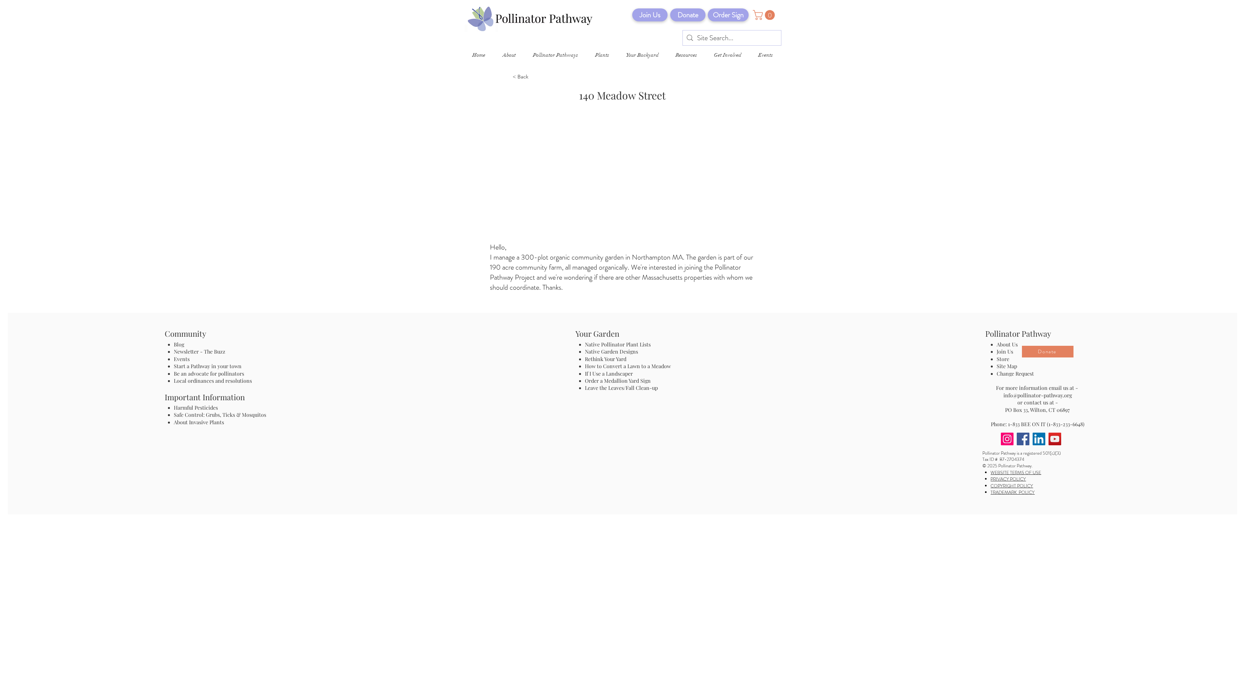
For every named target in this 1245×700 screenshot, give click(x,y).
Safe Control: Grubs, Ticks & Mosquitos (220, 414)
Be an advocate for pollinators (209, 373)
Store (1003, 359)
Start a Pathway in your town (208, 366)
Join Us (1005, 351)
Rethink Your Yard (605, 359)
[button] (765, 15)
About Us (1007, 344)
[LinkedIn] (1039, 439)
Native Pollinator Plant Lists (618, 344)
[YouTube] (1055, 439)
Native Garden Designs (611, 351)
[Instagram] (1007, 439)
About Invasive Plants (199, 422)
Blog (180, 344)
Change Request (1015, 373)
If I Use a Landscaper (609, 373)
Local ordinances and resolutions (213, 380)
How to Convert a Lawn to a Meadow (628, 366)
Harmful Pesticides (196, 407)
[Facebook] (1023, 439)
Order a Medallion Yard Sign (618, 380)
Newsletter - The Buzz (199, 351)
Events (182, 359)
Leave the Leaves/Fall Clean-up (621, 387)
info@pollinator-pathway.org (1037, 395)
